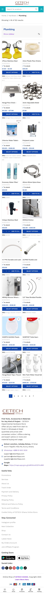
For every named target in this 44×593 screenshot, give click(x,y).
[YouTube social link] (14, 567)
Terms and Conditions (10, 508)
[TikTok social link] (25, 567)
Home (4, 16)
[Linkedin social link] (17, 567)
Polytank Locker (28, 140)
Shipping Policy (8, 500)
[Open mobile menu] (3, 9)
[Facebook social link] (3, 567)
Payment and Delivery (10, 492)
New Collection (8, 526)
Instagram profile (8, 522)
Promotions (6, 475)
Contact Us (6, 535)
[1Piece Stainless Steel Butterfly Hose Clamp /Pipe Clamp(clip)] (11, 49)
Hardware (12, 16)
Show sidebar (9, 34)
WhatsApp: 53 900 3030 (15, 450)
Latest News (6, 539)
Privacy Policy (7, 496)
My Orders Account (9, 543)
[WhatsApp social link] (21, 567)
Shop (4, 531)
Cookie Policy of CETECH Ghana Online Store (19, 512)
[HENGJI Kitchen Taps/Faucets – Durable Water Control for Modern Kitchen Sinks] (32, 208)
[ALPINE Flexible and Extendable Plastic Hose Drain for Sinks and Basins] (32, 248)
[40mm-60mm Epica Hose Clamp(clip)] (32, 171)
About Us (5, 483)
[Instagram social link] (10, 567)
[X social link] (6, 567)
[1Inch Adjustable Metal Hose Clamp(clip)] (32, 91)
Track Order (6, 488)
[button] (32, 72)
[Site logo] (22, 3)
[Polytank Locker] (32, 129)
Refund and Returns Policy (12, 504)
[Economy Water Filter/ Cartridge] (11, 171)
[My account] (41, 9)
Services (5, 479)
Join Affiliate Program (10, 547)
